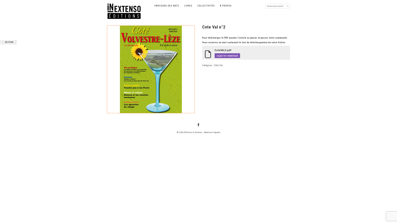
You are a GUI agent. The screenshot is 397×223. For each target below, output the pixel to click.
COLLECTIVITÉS (206, 5)
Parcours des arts (167, 5)
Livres (188, 5)
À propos (226, 5)
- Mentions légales (211, 132)
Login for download (227, 56)
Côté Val (218, 65)
